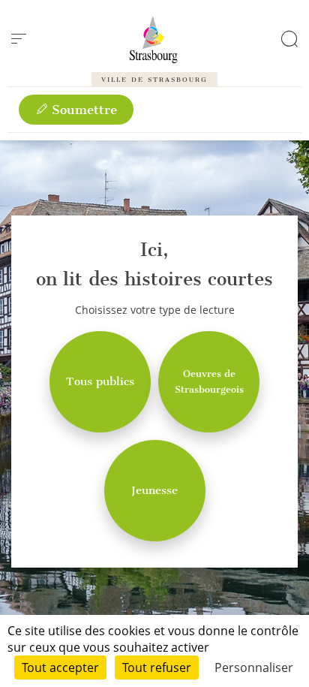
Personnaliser (253, 667)
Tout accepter (60, 667)
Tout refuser (156, 667)
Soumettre (82, 109)
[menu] (19, 39)
